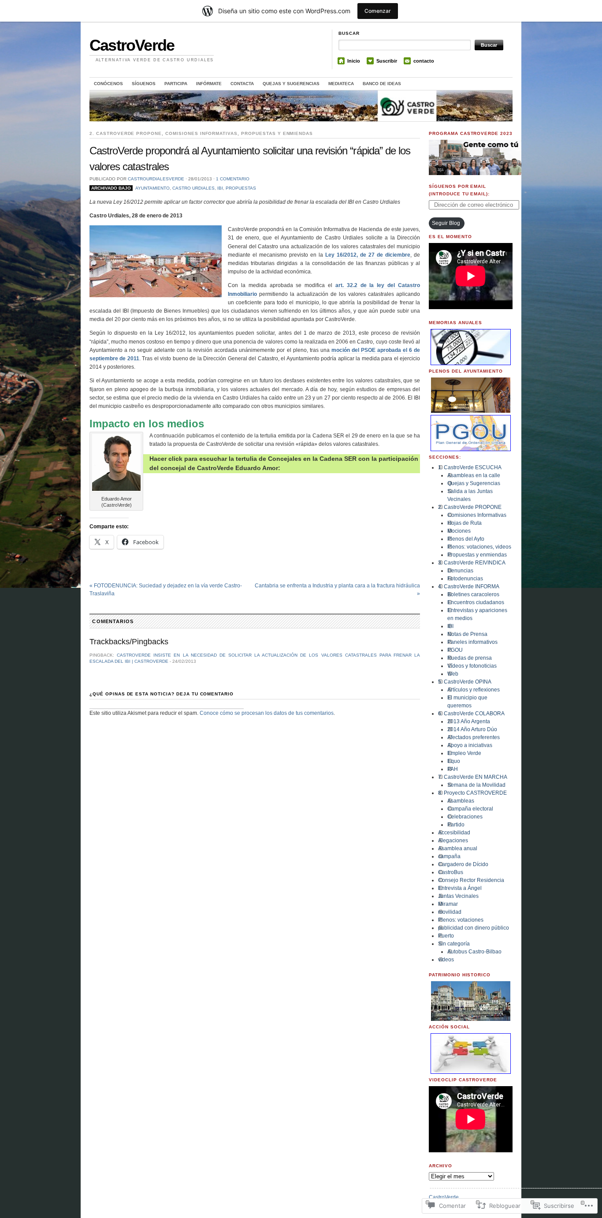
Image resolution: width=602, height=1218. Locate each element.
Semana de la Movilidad (476, 785)
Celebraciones (465, 817)
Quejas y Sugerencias (291, 83)
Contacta (242, 83)
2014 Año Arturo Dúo (472, 729)
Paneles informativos (472, 642)
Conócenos (108, 83)
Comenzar (377, 10)
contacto (423, 61)
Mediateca (341, 83)
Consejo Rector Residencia (471, 880)
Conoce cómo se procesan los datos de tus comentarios (267, 713)
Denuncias (460, 571)
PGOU (455, 650)
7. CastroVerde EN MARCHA (472, 777)
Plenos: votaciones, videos (479, 547)
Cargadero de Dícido (463, 864)
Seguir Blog (446, 223)
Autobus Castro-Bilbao (474, 952)
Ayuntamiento (152, 188)
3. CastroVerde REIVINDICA (471, 563)
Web (452, 674)
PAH (452, 769)
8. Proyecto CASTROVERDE (472, 793)
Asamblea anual (457, 848)
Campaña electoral (470, 809)
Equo (453, 761)
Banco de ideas (382, 83)
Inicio (353, 61)
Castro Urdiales (193, 188)
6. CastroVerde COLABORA (471, 713)
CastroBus (450, 872)
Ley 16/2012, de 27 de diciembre (367, 255)
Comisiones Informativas (201, 133)
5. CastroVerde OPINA (464, 682)
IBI (220, 188)
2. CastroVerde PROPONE (125, 133)
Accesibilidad (454, 832)
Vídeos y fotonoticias (472, 666)
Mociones (459, 531)
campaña (449, 856)
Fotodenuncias (465, 578)
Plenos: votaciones (460, 920)
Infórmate (209, 83)
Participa (175, 83)
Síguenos (144, 83)
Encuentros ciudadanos (475, 602)
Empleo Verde (464, 753)
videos (446, 959)
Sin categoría (454, 944)
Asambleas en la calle (473, 475)
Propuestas (241, 188)
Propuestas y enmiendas (277, 133)
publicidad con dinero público (473, 928)
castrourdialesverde (156, 178)
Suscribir (386, 61)
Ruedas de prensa (469, 658)
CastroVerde (131, 45)
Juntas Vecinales (458, 896)
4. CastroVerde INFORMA (468, 586)
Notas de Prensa (467, 634)
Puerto (446, 936)
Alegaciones (453, 840)
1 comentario (232, 178)
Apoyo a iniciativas (469, 745)
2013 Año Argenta (468, 721)
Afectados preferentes (473, 737)
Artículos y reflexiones (473, 690)
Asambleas (460, 801)
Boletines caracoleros (473, 594)
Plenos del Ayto (465, 539)
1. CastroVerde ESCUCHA (470, 467)
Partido (456, 825)
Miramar (448, 904)
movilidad (449, 912)
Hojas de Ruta (464, 523)
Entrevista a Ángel (460, 888)
